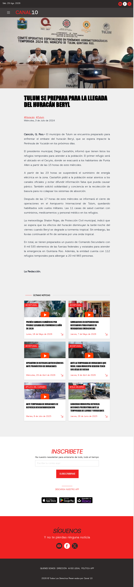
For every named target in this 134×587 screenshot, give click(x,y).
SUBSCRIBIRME (67, 474)
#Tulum (40, 117)
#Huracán (29, 117)
